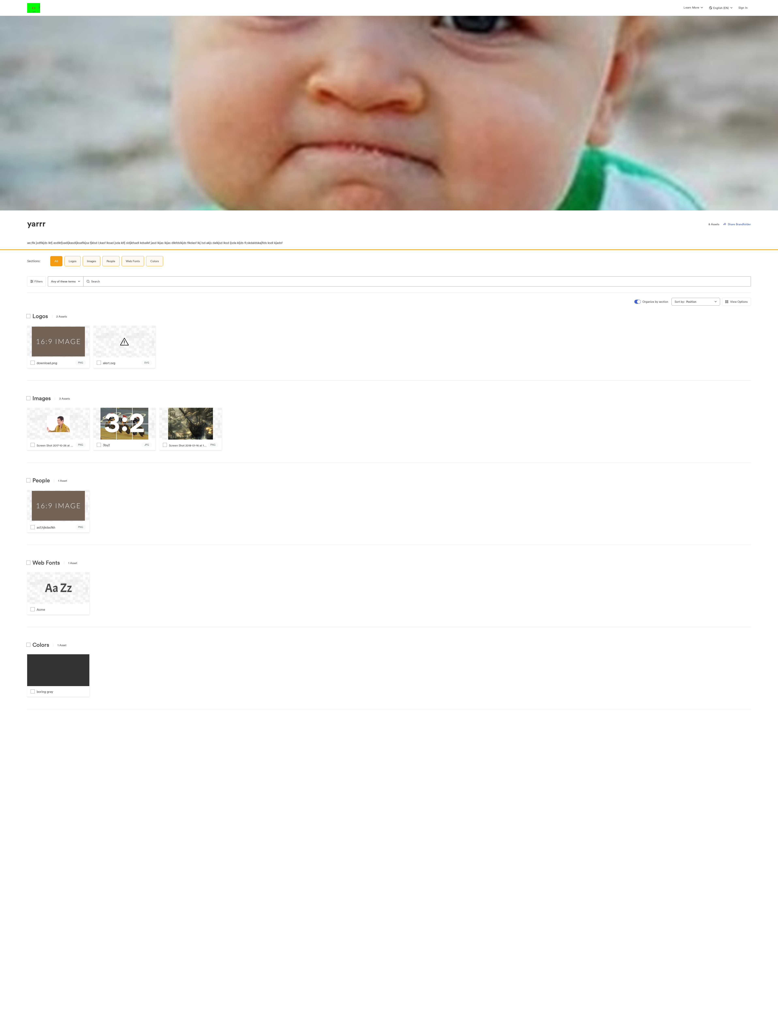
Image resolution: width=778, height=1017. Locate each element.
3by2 (106, 445)
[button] (720, 8)
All (56, 261)
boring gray (45, 692)
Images (91, 261)
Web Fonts (133, 261)
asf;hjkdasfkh (46, 527)
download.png (47, 363)
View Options (739, 302)
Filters (38, 281)
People (111, 261)
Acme (41, 609)
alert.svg (109, 363)
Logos (72, 261)
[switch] (651, 302)
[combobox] (65, 281)
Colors (154, 261)
